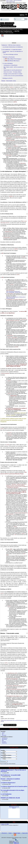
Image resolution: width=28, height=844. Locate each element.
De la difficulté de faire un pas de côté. (8, 26)
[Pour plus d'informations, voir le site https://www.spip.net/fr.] (17, 841)
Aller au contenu (9, 0)
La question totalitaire (9, 23)
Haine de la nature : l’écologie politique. (13, 71)
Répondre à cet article (10, 725)
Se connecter (5, 19)
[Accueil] (14, 10)
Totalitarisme (4, 743)
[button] (26, 15)
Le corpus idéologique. (8, 63)
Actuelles (3, 750)
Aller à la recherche (17, 0)
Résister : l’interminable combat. (9, 80)
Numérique (4, 735)
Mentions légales (17, 833)
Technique (4, 741)
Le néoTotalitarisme (6, 794)
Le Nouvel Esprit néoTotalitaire (7, 24)
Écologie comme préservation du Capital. (13, 73)
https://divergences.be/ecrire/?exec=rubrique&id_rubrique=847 (13, 292)
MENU (22, 15)
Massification (4, 739)
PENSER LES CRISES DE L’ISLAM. (10, 797)
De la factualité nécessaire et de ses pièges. (12, 790)
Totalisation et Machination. (9, 57)
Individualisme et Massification (10, 65)
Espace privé (25, 833)
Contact (10, 833)
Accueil (2, 23)
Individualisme (5, 738)
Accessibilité (3, 0)
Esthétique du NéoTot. (8, 78)
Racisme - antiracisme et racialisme (10, 778)
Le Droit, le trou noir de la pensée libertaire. (13, 75)
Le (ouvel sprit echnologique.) (12, 58)
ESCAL (14, 842)
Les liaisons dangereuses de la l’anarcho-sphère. (14, 786)
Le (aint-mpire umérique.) (12, 60)
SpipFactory (16, 843)
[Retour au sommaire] (27, 96)
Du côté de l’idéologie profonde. (11, 54)
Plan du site (4, 833)
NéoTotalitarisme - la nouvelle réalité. (11, 775)
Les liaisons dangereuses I (8, 782)
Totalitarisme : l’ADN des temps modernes (11, 45)
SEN (3, 740)
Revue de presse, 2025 (6, 824)
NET (3, 734)
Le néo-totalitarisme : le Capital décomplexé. (12, 49)
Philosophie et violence (6, 755)
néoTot (3, 732)
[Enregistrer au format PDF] (2, 36)
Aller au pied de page (10, 1)
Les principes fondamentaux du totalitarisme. (13, 47)
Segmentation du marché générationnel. (13, 70)
